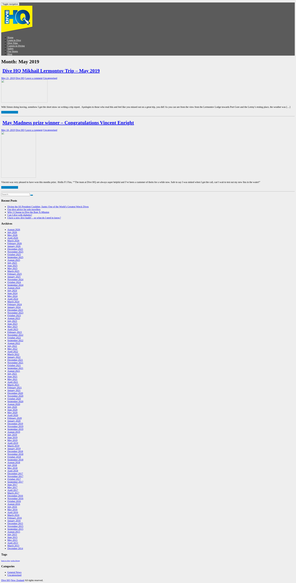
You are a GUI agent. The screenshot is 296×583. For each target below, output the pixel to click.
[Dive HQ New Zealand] (17, 32)
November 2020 (15, 396)
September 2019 (15, 429)
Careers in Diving (16, 46)
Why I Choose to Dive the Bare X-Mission (28, 212)
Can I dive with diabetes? (19, 215)
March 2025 (13, 271)
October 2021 (14, 365)
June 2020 (12, 409)
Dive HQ (20, 78)
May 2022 (12, 348)
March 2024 (13, 301)
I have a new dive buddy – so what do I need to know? (34, 217)
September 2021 (15, 368)
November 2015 (15, 526)
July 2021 (12, 373)
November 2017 (15, 476)
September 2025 (15, 257)
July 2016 (12, 507)
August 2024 (13, 287)
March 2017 (13, 493)
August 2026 (13, 229)
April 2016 (12, 512)
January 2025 (14, 276)
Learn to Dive (14, 40)
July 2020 (12, 407)
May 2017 (12, 487)
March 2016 (13, 515)
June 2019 (12, 437)
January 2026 (14, 246)
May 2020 (12, 412)
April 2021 (12, 382)
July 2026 (12, 232)
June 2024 (12, 293)
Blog (9, 54)
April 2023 (12, 329)
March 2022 (13, 354)
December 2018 (15, 451)
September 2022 (15, 340)
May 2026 (12, 235)
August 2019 (13, 432)
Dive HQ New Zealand (12, 580)
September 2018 (15, 459)
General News (14, 572)
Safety (10, 48)
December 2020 (15, 393)
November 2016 (15, 498)
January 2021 (14, 390)
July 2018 (12, 465)
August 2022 (13, 343)
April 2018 (12, 470)
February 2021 (14, 387)
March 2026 (13, 240)
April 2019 (12, 443)
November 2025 (15, 251)
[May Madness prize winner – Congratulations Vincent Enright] (18, 177)
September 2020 (15, 401)
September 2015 (15, 529)
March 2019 (13, 446)
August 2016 (13, 504)
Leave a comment (34, 78)
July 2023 (12, 321)
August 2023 (13, 318)
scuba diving (15, 561)
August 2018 (13, 462)
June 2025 (12, 265)
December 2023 (15, 310)
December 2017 (15, 473)
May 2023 (12, 326)
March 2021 (13, 385)
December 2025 (15, 249)
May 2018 (12, 468)
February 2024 (14, 304)
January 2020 (14, 421)
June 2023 (12, 324)
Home (10, 37)
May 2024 (12, 296)
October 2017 (14, 479)
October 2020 (14, 398)
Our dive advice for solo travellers (23, 209)
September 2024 (15, 285)
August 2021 (13, 371)
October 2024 (14, 282)
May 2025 (12, 268)
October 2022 (14, 337)
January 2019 (14, 448)
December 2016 (15, 495)
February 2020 (14, 418)
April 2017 (12, 490)
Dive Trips (12, 43)
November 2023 (15, 312)
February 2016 (14, 518)
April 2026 (12, 238)
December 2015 (15, 523)
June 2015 (12, 537)
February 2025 (14, 274)
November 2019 (15, 426)
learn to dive (5, 561)
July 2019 (12, 434)
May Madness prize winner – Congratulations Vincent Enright (68, 122)
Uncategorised (50, 78)
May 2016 (12, 509)
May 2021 (12, 379)
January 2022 (14, 357)
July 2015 (12, 534)
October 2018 (14, 457)
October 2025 (14, 254)
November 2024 (15, 279)
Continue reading (9, 112)
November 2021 (15, 362)
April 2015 (12, 543)
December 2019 (15, 423)
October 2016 (14, 501)
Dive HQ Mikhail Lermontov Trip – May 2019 (51, 70)
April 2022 (12, 351)
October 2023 (14, 315)
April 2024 (12, 299)
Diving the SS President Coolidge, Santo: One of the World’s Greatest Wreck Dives (48, 206)
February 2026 (14, 243)
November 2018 (15, 454)
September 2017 (15, 482)
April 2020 (12, 415)
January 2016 (14, 520)
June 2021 (12, 376)
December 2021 (15, 360)
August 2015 (13, 531)
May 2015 (12, 540)
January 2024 (14, 307)
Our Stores (12, 51)
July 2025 (12, 263)
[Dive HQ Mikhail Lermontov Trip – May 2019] (24, 101)
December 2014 (15, 548)
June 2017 (12, 484)
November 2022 (15, 335)
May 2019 (12, 440)
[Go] (31, 195)
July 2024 (12, 290)
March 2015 (13, 545)
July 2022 (12, 346)
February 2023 (14, 332)
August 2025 (13, 260)
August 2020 (13, 404)
